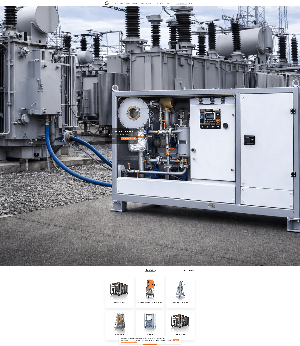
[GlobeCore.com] (107, 3)
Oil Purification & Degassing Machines (150, 303)
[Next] (297, 136)
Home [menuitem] (116, 3)
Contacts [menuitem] (167, 3)
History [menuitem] (150, 3)
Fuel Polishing (180, 335)
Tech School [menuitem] (134, 3)
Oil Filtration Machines (180, 303)
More (113, 138)
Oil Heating (149, 335)
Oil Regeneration (119, 303)
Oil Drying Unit (119, 335)
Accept (176, 340)
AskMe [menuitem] (161, 3)
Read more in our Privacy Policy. (129, 342)
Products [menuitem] (122, 3)
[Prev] (2, 136)
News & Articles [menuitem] (143, 3)
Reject (169, 340)
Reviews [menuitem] (156, 3)
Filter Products (189, 270)
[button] (149, 263)
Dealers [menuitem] (128, 3)
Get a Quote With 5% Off (129, 138)
